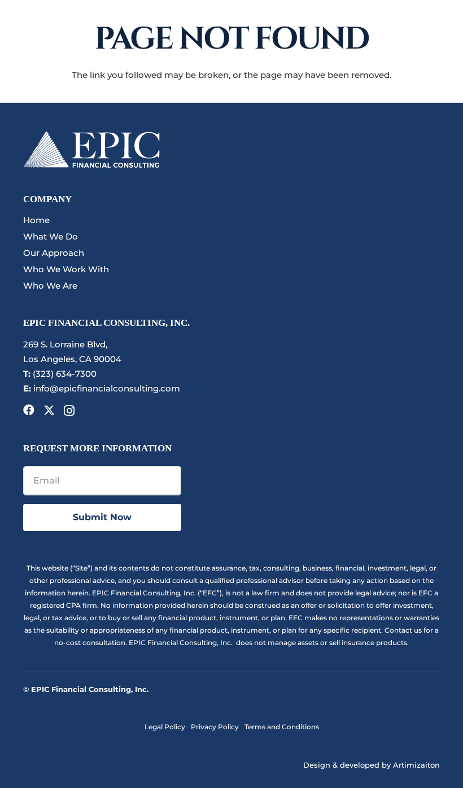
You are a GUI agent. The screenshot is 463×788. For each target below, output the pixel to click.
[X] (49, 410)
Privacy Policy (215, 726)
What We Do (50, 236)
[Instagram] (69, 410)
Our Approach (53, 252)
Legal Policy (165, 726)
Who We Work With (66, 269)
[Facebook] (28, 410)
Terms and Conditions (281, 726)
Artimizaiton (416, 764)
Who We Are (50, 285)
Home (36, 220)
